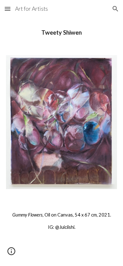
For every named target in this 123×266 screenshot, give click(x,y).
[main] (61, 32)
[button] (7, 8)
